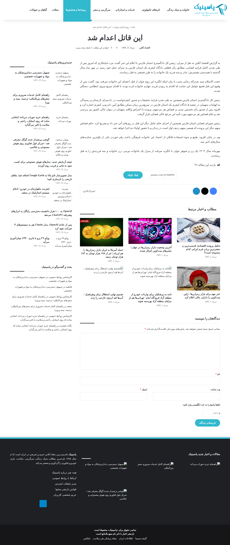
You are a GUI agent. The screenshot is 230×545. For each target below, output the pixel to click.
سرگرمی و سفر (102, 9)
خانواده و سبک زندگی (178, 9)
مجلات (55, 9)
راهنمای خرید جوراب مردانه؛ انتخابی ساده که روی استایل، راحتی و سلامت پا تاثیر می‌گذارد (30, 121)
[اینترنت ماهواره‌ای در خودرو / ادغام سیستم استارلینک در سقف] (62, 197)
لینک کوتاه (133, 175)
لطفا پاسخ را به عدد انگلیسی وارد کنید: (201, 404)
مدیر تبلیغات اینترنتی (65, 483)
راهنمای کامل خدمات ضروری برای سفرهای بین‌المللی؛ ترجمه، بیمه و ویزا (31, 99)
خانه (133, 27)
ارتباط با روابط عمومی (64, 478)
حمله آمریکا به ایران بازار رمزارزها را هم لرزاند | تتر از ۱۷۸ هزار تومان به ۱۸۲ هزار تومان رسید (102, 253)
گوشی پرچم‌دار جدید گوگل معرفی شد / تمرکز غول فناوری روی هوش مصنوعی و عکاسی (31, 143)
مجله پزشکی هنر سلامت (105, 538)
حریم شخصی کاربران (65, 495)
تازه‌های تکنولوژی (151, 9)
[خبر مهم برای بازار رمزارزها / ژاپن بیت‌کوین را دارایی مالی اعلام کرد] (198, 278)
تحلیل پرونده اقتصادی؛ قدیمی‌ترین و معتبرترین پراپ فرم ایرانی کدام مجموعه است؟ (201, 249)
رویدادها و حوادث (120, 27)
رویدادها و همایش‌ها (76, 9)
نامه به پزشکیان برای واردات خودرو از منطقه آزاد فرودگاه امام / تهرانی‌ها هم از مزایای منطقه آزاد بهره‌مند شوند (150, 298)
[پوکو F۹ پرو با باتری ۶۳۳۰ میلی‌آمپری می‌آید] (62, 246)
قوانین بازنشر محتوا (66, 489)
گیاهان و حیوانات (38, 9)
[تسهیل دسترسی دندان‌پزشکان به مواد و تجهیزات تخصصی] (62, 81)
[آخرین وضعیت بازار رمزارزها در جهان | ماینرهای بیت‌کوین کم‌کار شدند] (150, 231)
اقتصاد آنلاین (144, 47)
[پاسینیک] (210, 10)
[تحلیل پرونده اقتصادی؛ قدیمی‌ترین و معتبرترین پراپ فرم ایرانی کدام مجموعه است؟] (198, 230)
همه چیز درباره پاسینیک (64, 472)
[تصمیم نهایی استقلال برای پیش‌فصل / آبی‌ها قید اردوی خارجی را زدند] (101, 279)
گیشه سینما (141, 538)
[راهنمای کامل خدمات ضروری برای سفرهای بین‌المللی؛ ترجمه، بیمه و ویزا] (62, 103)
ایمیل (143, 389)
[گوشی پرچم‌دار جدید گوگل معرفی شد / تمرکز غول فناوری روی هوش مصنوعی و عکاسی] (62, 147)
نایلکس (87, 538)
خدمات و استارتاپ (125, 9)
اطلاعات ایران (126, 538)
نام (217, 374)
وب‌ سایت (215, 389)
